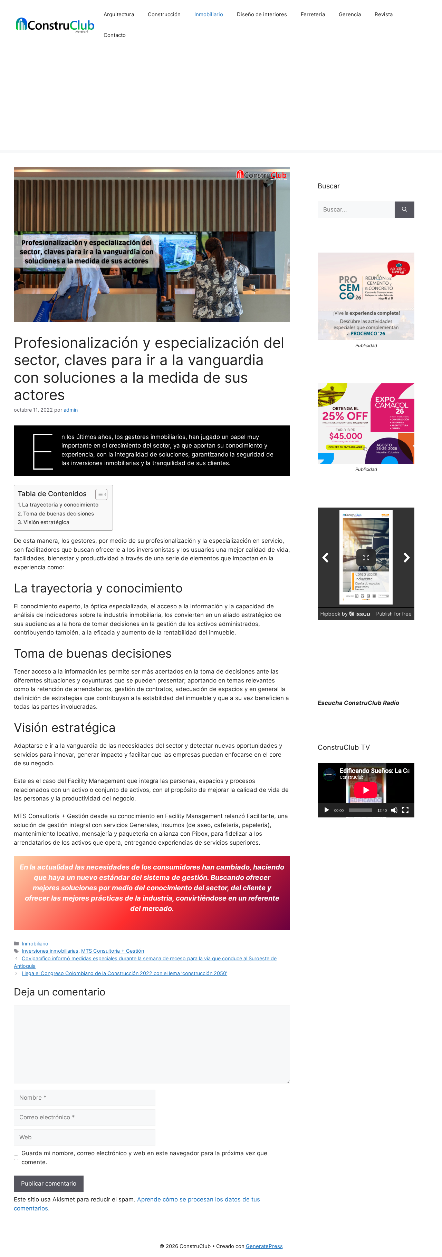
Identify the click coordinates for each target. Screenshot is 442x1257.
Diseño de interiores (262, 14)
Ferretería (313, 14)
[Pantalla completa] (405, 810)
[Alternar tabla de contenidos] (98, 494)
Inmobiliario (208, 14)
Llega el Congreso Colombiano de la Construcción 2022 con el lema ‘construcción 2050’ (124, 973)
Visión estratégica (46, 522)
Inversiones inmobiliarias (50, 951)
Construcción (164, 14)
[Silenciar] (394, 810)
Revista (384, 14)
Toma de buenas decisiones (58, 513)
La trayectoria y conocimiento (60, 504)
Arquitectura (119, 14)
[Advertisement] (221, 101)
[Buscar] (404, 210)
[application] (366, 790)
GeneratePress (264, 1246)
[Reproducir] (326, 810)
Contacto (115, 35)
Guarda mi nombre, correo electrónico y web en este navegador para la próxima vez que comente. (144, 1158)
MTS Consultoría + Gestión (112, 951)
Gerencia (350, 14)
